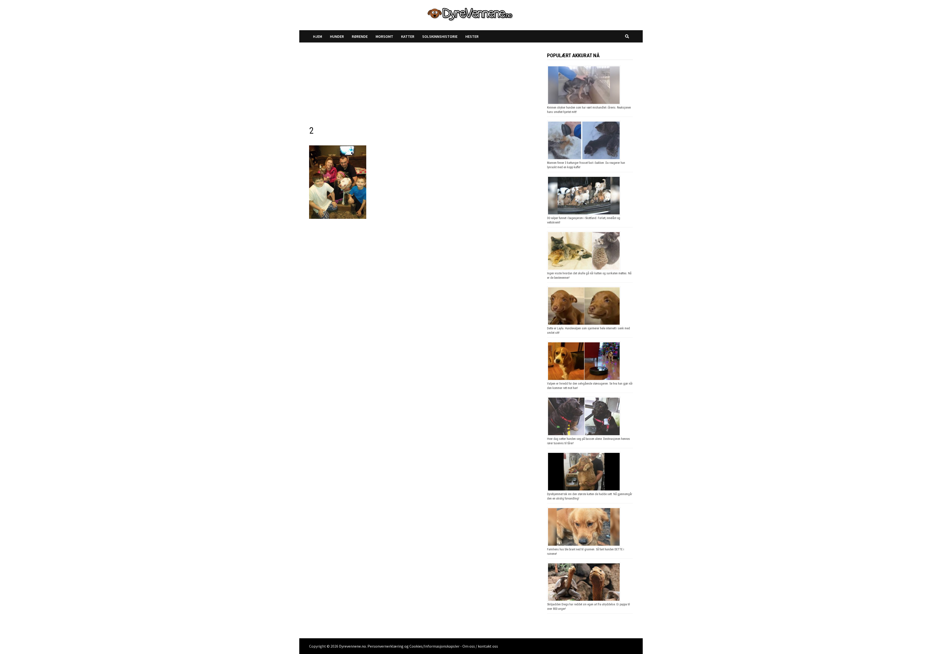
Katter (407, 36)
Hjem (317, 36)
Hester (472, 36)
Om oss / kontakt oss (480, 646)
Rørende (360, 36)
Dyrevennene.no (352, 646)
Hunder (337, 36)
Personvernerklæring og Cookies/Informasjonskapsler (413, 646)
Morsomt (384, 36)
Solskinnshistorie (440, 36)
